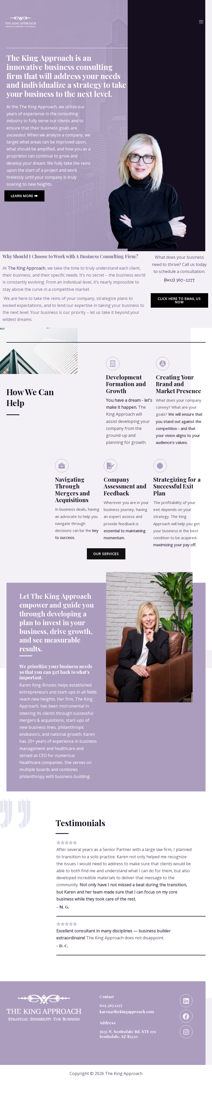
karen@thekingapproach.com (127, 1011)
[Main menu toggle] (201, 21)
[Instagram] (186, 1031)
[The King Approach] (20, 21)
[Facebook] (186, 1016)
